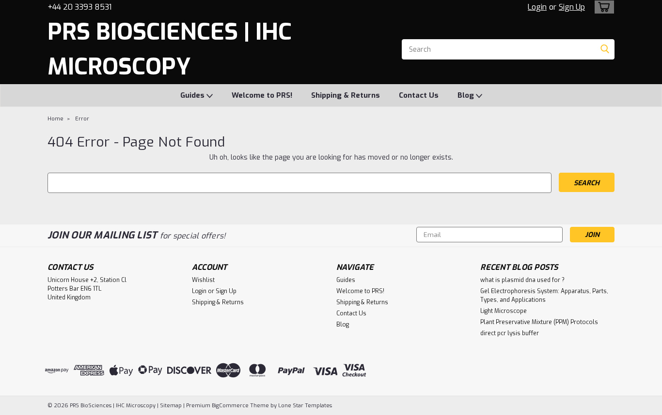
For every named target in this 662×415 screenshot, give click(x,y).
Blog (466, 95)
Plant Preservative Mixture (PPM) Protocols (539, 322)
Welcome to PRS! (262, 95)
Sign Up (572, 7)
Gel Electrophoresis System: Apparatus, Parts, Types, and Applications (544, 295)
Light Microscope (503, 311)
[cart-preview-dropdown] (602, 7)
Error (82, 118)
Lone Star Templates (305, 405)
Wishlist (203, 280)
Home (55, 118)
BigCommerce (230, 405)
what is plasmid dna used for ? (522, 280)
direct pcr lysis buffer (509, 333)
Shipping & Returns (345, 95)
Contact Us (419, 95)
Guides (193, 95)
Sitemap (171, 405)
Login (537, 7)
